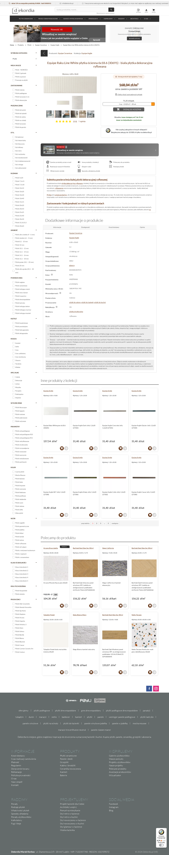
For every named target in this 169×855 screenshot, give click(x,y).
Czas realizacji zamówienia (23, 758)
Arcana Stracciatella (50, 548)
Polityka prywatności (20, 775)
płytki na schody (50, 723)
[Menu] (165, 829)
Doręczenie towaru (20, 768)
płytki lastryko (146, 717)
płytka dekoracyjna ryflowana (72, 183)
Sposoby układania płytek (91, 171)
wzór (13, 518)
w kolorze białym (61, 195)
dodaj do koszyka (132, 109)
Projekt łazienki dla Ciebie (72, 804)
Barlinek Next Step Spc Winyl (83, 548)
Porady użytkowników (21, 817)
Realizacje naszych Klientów (60, 167)
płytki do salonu (75, 302)
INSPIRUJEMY (108, 18)
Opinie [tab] (142, 227)
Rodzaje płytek (118, 167)
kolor (13, 467)
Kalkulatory (16, 820)
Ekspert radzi (86, 167)
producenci (15, 599)
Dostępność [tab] (85, 227)
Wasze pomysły (116, 758)
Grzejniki (64, 762)
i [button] (56, 307)
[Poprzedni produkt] (44, 53)
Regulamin (16, 765)
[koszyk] (62, 448)
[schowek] (66, 448)
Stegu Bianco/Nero (79, 615)
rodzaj (14, 339)
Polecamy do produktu (121, 162)
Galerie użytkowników (119, 755)
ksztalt (14, 319)
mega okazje (16, 65)
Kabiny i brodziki (68, 765)
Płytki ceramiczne (26, 18)
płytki (89, 717)
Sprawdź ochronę (134, 38)
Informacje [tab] (57, 227)
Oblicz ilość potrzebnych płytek (129, 94)
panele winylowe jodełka (95, 723)
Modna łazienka (67, 830)
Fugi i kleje (16, 823)
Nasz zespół (16, 781)
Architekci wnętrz (68, 807)
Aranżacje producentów (120, 772)
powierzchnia (16, 278)
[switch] (161, 845)
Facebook (113, 804)
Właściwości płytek (57, 171)
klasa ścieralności (18, 563)
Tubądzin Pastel (49, 615)
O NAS (146, 18)
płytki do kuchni (100, 302)
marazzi (42, 717)
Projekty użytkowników (119, 762)
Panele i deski (66, 758)
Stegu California (108, 548)
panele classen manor (101, 729)
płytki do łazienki (87, 302)
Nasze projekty (116, 765)
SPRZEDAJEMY (93, 18)
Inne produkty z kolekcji (90, 162)
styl (12, 133)
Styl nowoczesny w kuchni (72, 823)
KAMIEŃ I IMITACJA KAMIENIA (73, 18)
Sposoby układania (19, 813)
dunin (31, 717)
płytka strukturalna (76, 311)
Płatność (15, 762)
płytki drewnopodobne (65, 710)
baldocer (66, 717)
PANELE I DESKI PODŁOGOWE (48, 18)
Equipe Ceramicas (65, 53)
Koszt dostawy (18, 755)
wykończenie (16, 403)
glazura (71, 265)
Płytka (49, 195)
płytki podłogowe (42, 710)
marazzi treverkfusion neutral (72, 729)
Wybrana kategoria (19, 53)
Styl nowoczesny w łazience (73, 820)
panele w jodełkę (120, 723)
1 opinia (82, 121)
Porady (14, 804)
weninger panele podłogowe (122, 717)
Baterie (63, 775)
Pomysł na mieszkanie (70, 810)
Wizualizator (115, 775)
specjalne (15, 373)
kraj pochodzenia (18, 586)
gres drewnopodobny (91, 710)
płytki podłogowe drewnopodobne (122, 710)
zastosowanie (16, 85)
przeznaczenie (17, 106)
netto (54, 717)
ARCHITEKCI (134, 18)
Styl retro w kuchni (69, 817)
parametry (15, 427)
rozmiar (14, 173)
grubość (14, 230)
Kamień (63, 772)
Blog (111, 810)
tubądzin (20, 717)
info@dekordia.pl (51, 3)
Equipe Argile (87, 53)
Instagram (113, 807)
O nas (13, 778)
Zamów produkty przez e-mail (60, 162)
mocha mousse (139, 723)
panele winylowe (30, 723)
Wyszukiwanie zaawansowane (105, 13)
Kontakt (15, 785)
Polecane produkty (117, 768)
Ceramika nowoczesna (70, 768)
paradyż (146, 710)
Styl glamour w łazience (71, 826)
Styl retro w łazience (69, 813)
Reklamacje (16, 772)
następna (115, 523)
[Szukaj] (111, 10)
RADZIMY (121, 18)
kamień (78, 717)
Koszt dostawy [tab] (114, 227)
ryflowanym (59, 188)
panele (100, 717)
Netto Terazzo (137, 615)
